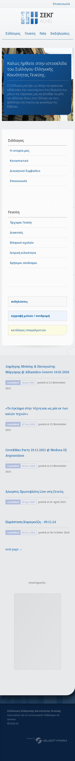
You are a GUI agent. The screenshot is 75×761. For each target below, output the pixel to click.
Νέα (43, 33)
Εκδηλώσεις (60, 33)
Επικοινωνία (61, 4)
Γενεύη (30, 33)
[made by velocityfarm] (47, 740)
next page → (13, 549)
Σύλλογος (13, 33)
